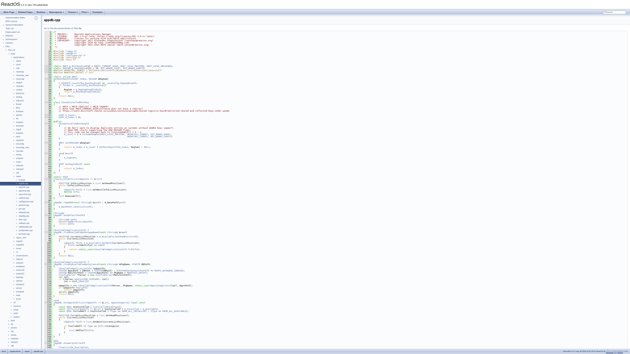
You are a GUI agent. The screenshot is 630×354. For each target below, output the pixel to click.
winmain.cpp (24, 234)
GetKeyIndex (72, 164)
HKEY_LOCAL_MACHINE (132, 66)
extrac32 (20, 100)
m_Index (69, 117)
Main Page (9, 12)
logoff (18, 129)
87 (47, 215)
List (106, 302)
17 (47, 66)
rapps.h (71, 51)
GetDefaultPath (136, 270)
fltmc (18, 108)
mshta (18, 155)
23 (47, 79)
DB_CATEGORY (92, 279)
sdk (12, 346)
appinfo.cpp (24, 187)
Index (83, 79)
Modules (41, 12)
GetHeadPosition (125, 236)
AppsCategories (160, 285)
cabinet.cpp (24, 198)
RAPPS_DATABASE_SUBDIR (168, 270)
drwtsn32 (20, 93)
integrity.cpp (24, 212)
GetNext (106, 243)
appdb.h (71, 53)
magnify (19, 133)
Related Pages (25, 12)
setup (15, 310)
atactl (18, 61)
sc (17, 252)
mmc (18, 137)
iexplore (19, 122)
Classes (72, 12)
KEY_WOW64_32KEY (110, 68)
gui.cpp (22, 209)
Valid (80, 287)
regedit (19, 241)
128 (47, 302)
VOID (65, 177)
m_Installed (131, 309)
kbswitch (20, 126)
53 (47, 143)
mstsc (18, 162)
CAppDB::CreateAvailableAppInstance (75, 264)
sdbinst (19, 259)
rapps (18, 176)
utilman (19, 281)
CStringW (86, 202)
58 (47, 153)
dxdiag (19, 97)
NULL (70, 96)
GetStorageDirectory (71, 221)
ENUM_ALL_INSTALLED (133, 311)
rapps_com (21, 237)
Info (79, 189)
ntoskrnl (14, 342)
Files (84, 12)
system (16, 317)
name (123, 232)
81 (47, 202)
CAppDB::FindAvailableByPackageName (75, 232)
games (19, 115)
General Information (14, 25)
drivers (14, 328)
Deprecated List (13, 32)
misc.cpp (23, 219)
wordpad (20, 292)
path (96, 202)
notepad (19, 169)
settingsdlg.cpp (25, 227)
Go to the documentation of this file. (63, 28)
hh (17, 119)
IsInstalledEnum (103, 307)
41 (47, 117)
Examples (98, 12)
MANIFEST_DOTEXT (137, 273)
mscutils (19, 151)
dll (12, 324)
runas (18, 248)
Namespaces (55, 12)
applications (18, 57)
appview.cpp (24, 191)
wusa (18, 299)
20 (47, 72)
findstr (18, 104)
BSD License (11, 21)
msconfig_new (22, 147)
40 (47, 115)
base (13, 54)
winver (19, 288)
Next (68, 153)
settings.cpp (24, 223)
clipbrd (19, 82)
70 (47, 179)
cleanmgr (20, 79)
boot (13, 320)
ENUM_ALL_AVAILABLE (174, 311)
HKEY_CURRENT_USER (106, 66)
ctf (14, 302)
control (19, 90)
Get (67, 143)
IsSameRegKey (91, 134)
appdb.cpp (23, 183)
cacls (18, 64)
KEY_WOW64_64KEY (133, 68)
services (17, 306)
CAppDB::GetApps (63, 302)
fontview (19, 111)
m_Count (69, 115)
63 (47, 164)
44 (47, 123)
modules (15, 338)
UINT (75, 79)
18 (47, 68)
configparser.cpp (26, 201)
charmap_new (22, 75)
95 (47, 232)
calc (18, 68)
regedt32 (20, 245)
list (98, 179)
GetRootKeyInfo (62, 79)
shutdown (20, 266)
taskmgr (19, 277)
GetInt (80, 279)
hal (12, 331)
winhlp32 (20, 284)
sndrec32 (20, 270)
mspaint (19, 158)
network (19, 165)
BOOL (69, 307)
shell (15, 313)
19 (47, 70)
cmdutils (19, 86)
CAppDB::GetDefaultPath (67, 215)
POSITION (64, 183)
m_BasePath (65, 207)
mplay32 (20, 140)
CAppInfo (69, 189)
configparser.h (76, 55)
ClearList (59, 179)
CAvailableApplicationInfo (69, 230)
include (22, 180)
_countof (76, 83)
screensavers (22, 256)
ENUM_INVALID (80, 281)
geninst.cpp (24, 205)
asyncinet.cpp (25, 194)
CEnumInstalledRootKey (75, 102)
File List (11, 50)
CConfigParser (67, 275)
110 (47, 264)
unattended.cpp (26, 230)
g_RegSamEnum (80, 68)
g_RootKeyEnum (77, 66)
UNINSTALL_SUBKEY (137, 134)
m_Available (106, 236)
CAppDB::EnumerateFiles (67, 343)
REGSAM (67, 68)
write (18, 295)
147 (47, 343)
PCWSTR (136, 264)
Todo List (10, 28)
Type (133, 302)
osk (17, 173)
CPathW (63, 270)
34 (47, 102)
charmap (20, 72)
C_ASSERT (64, 83)
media (13, 335)
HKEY (65, 66)
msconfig (20, 144)
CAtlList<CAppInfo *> (80, 179)
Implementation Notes (15, 18)
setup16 (19, 263)
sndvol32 (20, 274)
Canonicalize (81, 207)
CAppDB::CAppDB (62, 202)
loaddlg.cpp (24, 216)
